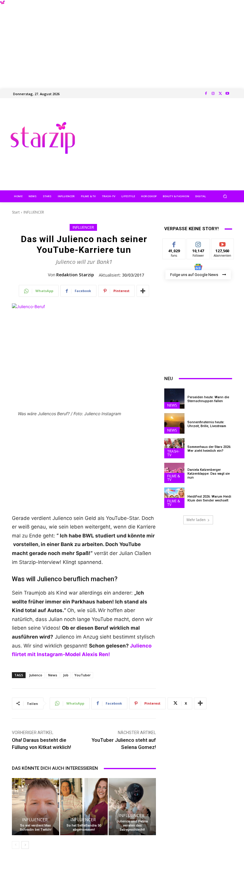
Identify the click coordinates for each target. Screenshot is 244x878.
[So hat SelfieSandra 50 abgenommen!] (83, 806)
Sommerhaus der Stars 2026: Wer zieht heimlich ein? (209, 449)
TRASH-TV (173, 453)
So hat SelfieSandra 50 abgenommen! (84, 828)
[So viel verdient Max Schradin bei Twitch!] (35, 806)
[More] (143, 291)
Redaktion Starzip (75, 275)
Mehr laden (196, 519)
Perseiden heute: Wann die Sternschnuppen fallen (208, 399)
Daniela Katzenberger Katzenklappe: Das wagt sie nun (208, 473)
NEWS (172, 405)
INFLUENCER (34, 212)
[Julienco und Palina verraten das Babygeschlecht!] (132, 806)
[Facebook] (205, 93)
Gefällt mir (174, 245)
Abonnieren (223, 243)
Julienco (35, 675)
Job (65, 675)
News (52, 675)
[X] (220, 93)
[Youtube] (227, 93)
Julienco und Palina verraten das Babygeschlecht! (132, 825)
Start (16, 212)
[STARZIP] (42, 138)
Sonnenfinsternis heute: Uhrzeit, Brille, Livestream (206, 424)
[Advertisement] (122, 41)
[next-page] (25, 845)
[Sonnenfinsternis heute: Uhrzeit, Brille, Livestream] (174, 423)
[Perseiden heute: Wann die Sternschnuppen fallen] (174, 398)
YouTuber (82, 675)
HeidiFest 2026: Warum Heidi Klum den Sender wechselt (209, 498)
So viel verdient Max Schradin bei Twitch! (35, 828)
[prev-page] (15, 845)
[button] (225, 196)
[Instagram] (213, 93)
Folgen (198, 243)
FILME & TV (173, 478)
